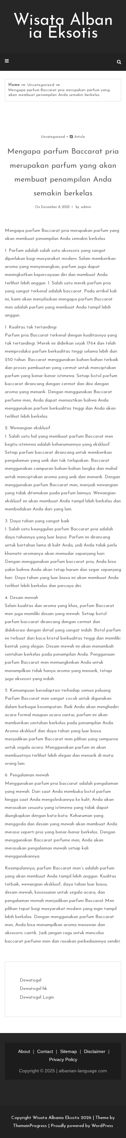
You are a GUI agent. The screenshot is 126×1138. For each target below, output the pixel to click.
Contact (45, 1051)
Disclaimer (94, 1051)
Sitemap (68, 1051)
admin (86, 207)
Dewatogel (30, 980)
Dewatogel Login (37, 997)
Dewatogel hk (33, 988)
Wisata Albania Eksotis (63, 27)
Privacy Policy (63, 1059)
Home (14, 85)
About (24, 1051)
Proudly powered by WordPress (82, 1126)
